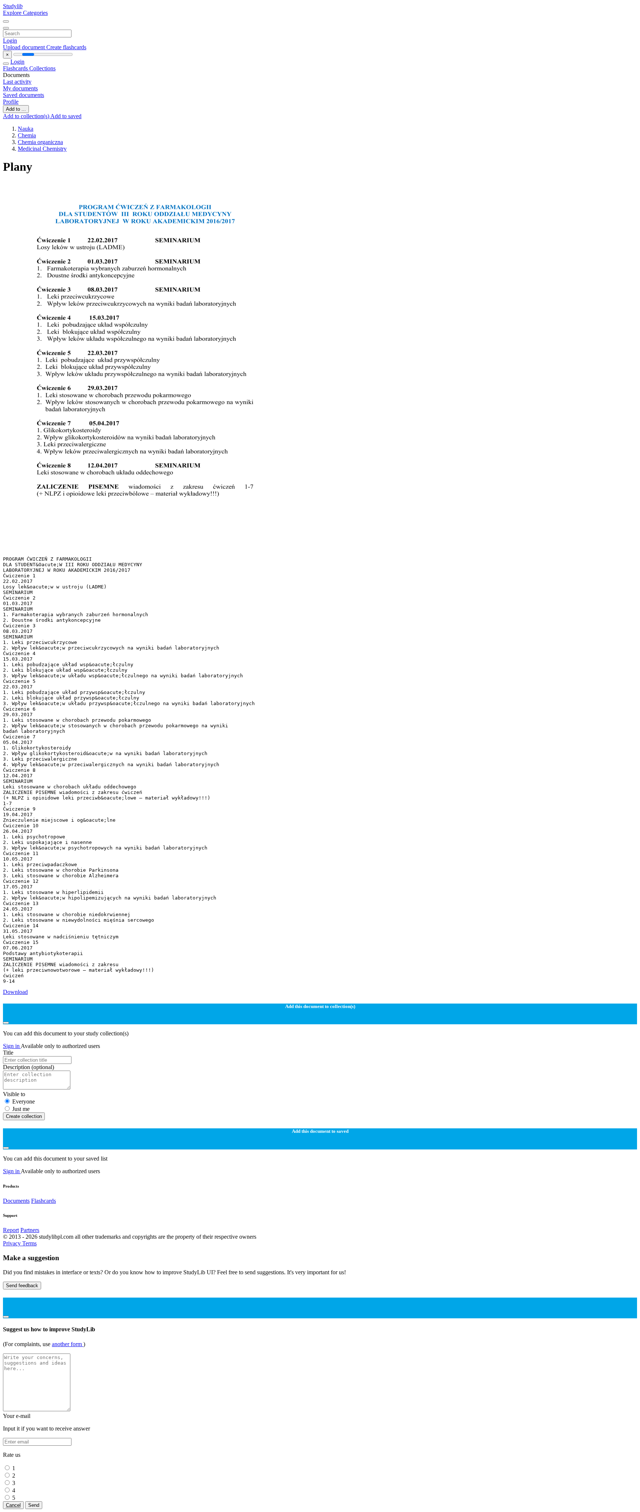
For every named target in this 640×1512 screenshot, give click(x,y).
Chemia (27, 135)
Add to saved (65, 116)
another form (67, 1344)
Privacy (12, 1243)
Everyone (23, 1101)
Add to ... (16, 109)
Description (28, 1067)
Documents (16, 1201)
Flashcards (16, 68)
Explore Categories (25, 13)
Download (15, 992)
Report (11, 1230)
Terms (29, 1243)
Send (33, 1505)
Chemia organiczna (40, 142)
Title (8, 1052)
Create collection (24, 1116)
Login (10, 40)
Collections (42, 68)
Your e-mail (16, 1416)
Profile (11, 102)
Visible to (14, 1094)
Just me (21, 1109)
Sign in (12, 1046)
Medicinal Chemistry (42, 149)
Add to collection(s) (26, 116)
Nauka (25, 129)
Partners (29, 1230)
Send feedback (22, 1285)
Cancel (13, 1505)
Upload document (24, 47)
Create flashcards (66, 47)
